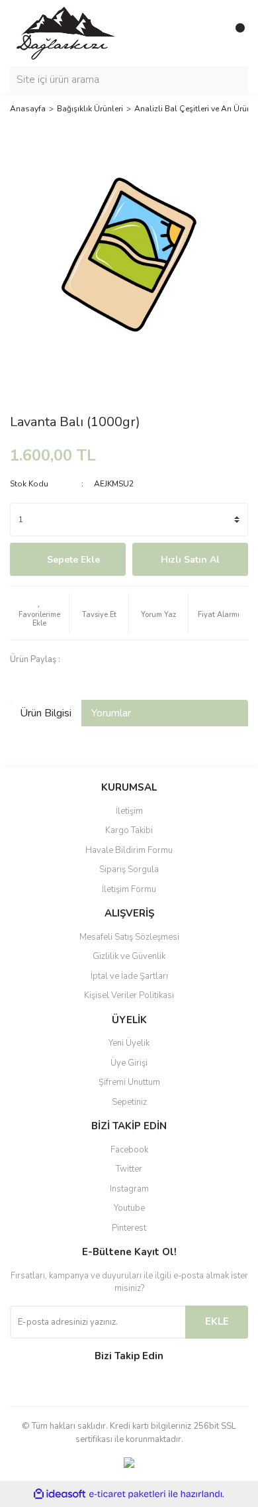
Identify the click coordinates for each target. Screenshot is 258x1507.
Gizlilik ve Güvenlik (129, 956)
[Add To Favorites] (39, 613)
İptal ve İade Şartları (129, 976)
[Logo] (66, 32)
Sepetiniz (129, 1102)
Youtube (129, 1208)
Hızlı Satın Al (190, 559)
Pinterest (129, 1228)
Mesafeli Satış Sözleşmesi (129, 937)
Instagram (129, 1189)
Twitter (129, 1169)
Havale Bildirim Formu (129, 850)
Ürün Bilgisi (45, 713)
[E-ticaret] (127, 1494)
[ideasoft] (59, 1494)
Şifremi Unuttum (129, 1082)
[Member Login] (208, 33)
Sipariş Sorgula (129, 869)
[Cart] (235, 33)
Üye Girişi (129, 1063)
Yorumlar (111, 713)
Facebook (129, 1150)
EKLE (217, 1321)
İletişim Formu (129, 889)
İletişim (129, 811)
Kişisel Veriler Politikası (129, 995)
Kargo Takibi (129, 830)
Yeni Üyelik (129, 1043)
